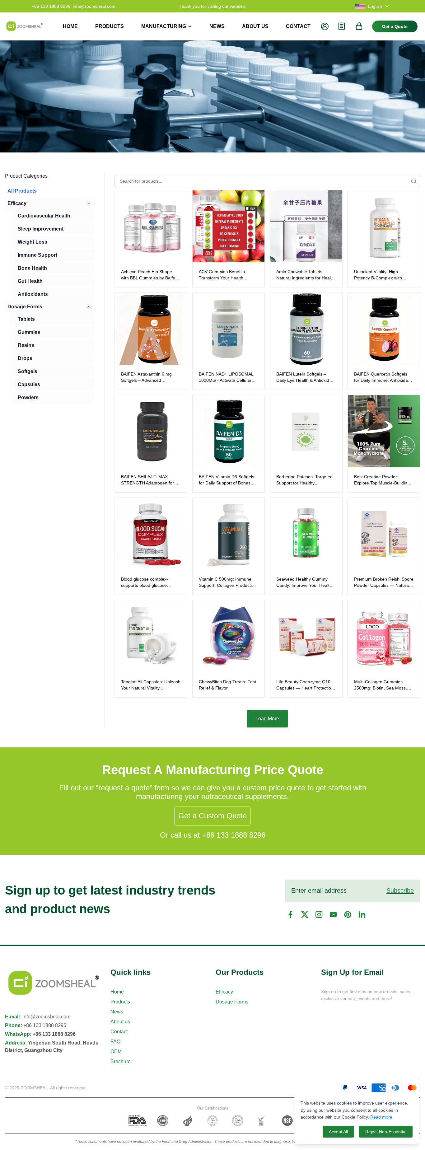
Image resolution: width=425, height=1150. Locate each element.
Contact (119, 1031)
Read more (381, 1117)
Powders (28, 397)
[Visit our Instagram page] (319, 914)
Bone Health (32, 268)
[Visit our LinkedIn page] (362, 914)
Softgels (27, 371)
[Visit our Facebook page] (290, 914)
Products (120, 1001)
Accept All (338, 1131)
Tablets (26, 319)
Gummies (29, 332)
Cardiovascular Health (44, 215)
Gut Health (30, 281)
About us (120, 1021)
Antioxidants (33, 294)
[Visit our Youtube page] (333, 914)
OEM (116, 1051)
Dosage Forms (24, 306)
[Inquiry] (341, 26)
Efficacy (16, 203)
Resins (26, 345)
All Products (22, 191)
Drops (25, 358)
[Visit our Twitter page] (304, 914)
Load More (267, 718)
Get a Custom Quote (212, 815)
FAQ (115, 1041)
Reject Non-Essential (385, 1131)
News (116, 1011)
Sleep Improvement (40, 228)
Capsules (29, 384)
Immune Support (37, 255)
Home (117, 991)
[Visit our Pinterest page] (347, 914)
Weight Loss (32, 242)
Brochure (120, 1061)
